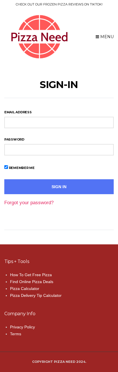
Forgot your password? (29, 202)
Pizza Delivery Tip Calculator (36, 295)
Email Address (18, 112)
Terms (15, 334)
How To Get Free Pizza (31, 274)
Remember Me (21, 168)
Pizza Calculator (24, 288)
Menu (106, 36)
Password (14, 139)
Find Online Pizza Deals (31, 281)
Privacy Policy (22, 327)
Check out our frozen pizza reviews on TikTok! (59, 4)
